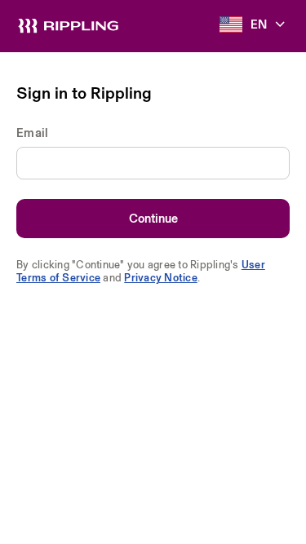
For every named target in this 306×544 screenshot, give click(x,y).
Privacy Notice (160, 277)
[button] (255, 24)
